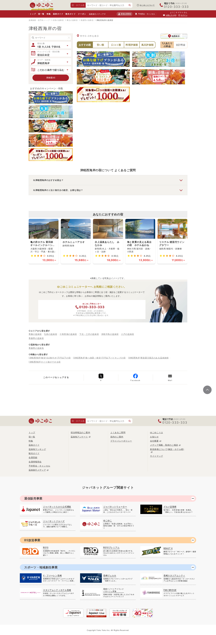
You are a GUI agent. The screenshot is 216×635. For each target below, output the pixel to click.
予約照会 (146, 14)
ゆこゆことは (156, 432)
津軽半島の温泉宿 (110, 334)
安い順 (100, 44)
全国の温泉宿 (58, 20)
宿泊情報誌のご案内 (80, 432)
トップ (33, 14)
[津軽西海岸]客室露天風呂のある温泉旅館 (148, 357)
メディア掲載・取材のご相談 (164, 445)
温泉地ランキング (37, 449)
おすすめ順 (85, 44)
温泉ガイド (58, 14)
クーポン (82, 14)
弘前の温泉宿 (50, 334)
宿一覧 (41, 14)
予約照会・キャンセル (39, 466)
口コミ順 (116, 44)
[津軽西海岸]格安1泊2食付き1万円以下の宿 (50, 357)
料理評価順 (132, 44)
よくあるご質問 (117, 432)
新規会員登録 (126, 14)
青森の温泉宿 (35, 334)
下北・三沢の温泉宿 (89, 334)
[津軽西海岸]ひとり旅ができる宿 (45, 362)
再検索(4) (50, 77)
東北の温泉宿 (72, 20)
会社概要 (154, 441)
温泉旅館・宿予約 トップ (39, 20)
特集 (49, 14)
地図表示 (176, 36)
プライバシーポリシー (121, 441)
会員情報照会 (35, 461)
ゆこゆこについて (147, 5)
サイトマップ (156, 456)
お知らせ (154, 436)
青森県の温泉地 (36, 348)
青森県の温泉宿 (87, 20)
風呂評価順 (147, 44)
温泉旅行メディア (96, 14)
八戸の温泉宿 (127, 334)
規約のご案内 (116, 436)
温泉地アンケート (79, 436)
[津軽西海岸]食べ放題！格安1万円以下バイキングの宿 (99, 357)
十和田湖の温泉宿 (68, 334)
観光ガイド (71, 14)
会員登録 (33, 457)
